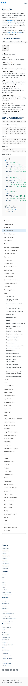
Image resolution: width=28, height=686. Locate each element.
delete (20, 32)
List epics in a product (12, 337)
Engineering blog (5, 603)
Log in (3, 647)
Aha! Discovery (5, 551)
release (4, 22)
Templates (4, 611)
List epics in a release (12, 340)
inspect (9, 32)
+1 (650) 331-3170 (6, 666)
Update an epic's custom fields (15, 346)
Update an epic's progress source (11, 360)
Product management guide (8, 613)
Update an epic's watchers (13, 376)
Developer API (5, 642)
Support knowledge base (7, 621)
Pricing (3, 629)
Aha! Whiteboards (5, 556)
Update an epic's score (12, 364)
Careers (3, 582)
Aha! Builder (4, 558)
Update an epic (10, 343)
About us (4, 574)
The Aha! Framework (6, 627)
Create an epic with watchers (14, 311)
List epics (8, 320)
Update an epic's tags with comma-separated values (13, 372)
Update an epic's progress (13, 356)
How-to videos (5, 608)
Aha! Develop (5, 561)
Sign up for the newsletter (7, 661)
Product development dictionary (9, 618)
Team (3, 579)
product (10, 22)
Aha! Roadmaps (5, 548)
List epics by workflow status (14, 334)
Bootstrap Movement (6, 592)
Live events (4, 606)
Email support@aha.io (6, 655)
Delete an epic (10, 314)
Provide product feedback (7, 658)
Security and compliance (7, 644)
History (3, 577)
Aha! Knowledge (5, 566)
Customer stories (5, 639)
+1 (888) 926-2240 (6, 663)
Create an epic (10, 296)
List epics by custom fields (13, 331)
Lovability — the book (6, 594)
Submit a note (5, 653)
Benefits (3, 587)
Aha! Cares (4, 589)
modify (14, 32)
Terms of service (14, 680)
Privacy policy (5, 680)
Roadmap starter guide (7, 616)
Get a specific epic (11, 317)
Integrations (4, 632)
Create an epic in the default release (12, 300)
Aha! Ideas (4, 553)
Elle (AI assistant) (5, 634)
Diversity (4, 584)
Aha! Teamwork (5, 563)
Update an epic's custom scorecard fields (13, 349)
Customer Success (6, 637)
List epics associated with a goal (15, 323)
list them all (10, 20)
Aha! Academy (5, 568)
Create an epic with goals (13, 308)
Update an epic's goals (12, 353)
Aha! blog (4, 601)
